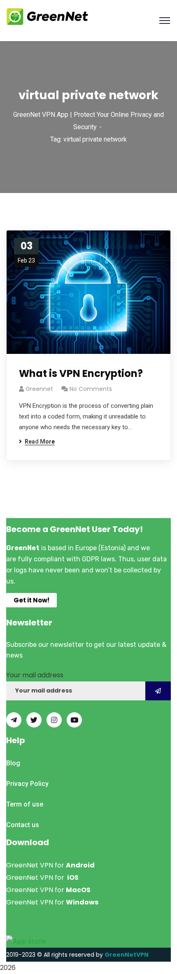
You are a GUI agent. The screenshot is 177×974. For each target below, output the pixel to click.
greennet (39, 389)
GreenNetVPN (127, 955)
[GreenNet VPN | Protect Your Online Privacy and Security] (47, 16)
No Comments (91, 389)
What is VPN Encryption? (81, 373)
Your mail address (34, 675)
